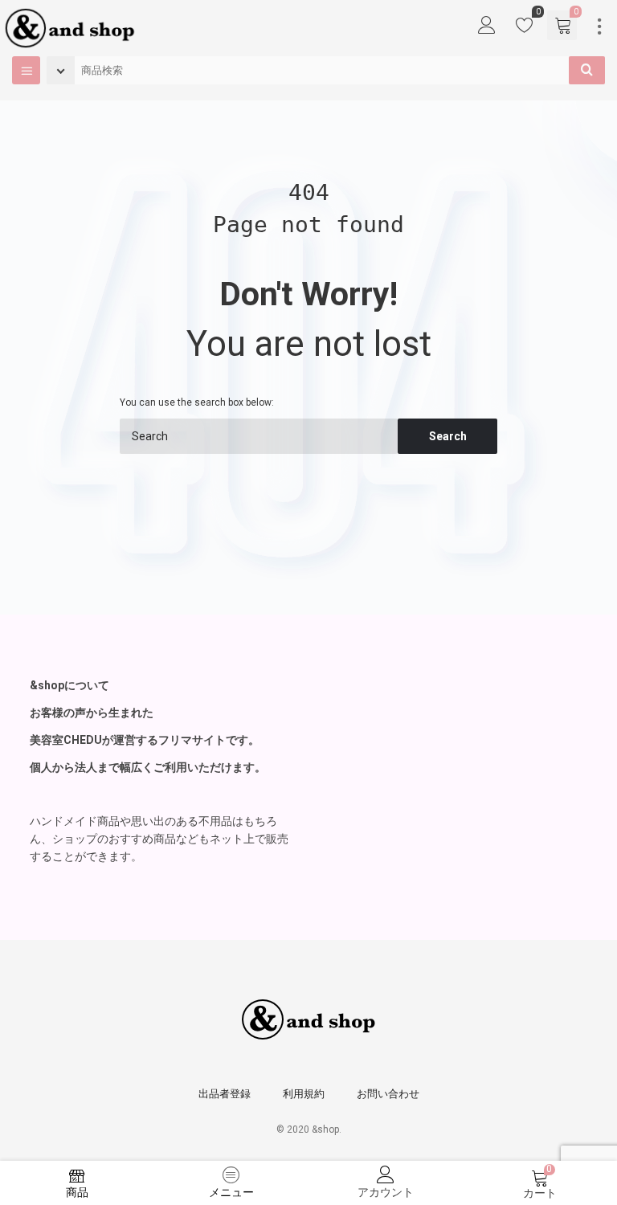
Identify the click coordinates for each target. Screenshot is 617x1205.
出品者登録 (224, 1094)
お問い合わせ (388, 1094)
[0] (524, 28)
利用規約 (304, 1094)
